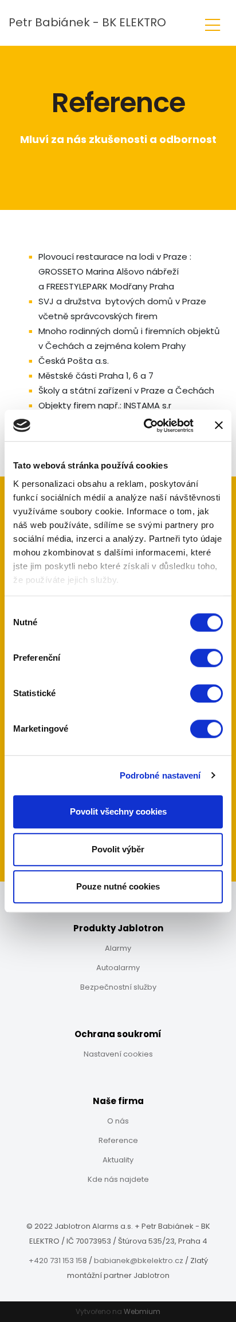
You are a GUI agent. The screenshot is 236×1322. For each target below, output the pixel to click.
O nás (118, 1120)
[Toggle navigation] (212, 23)
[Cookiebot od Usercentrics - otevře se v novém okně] (146, 425)
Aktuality (118, 1159)
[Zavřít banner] (219, 426)
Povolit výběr (118, 849)
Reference (118, 1140)
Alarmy (118, 948)
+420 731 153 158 (58, 1260)
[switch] (206, 658)
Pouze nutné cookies (118, 886)
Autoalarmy (118, 967)
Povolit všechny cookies (118, 811)
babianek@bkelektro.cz (138, 1260)
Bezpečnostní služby (118, 987)
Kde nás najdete (118, 1179)
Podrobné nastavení (160, 775)
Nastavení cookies (118, 1054)
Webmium (142, 1311)
